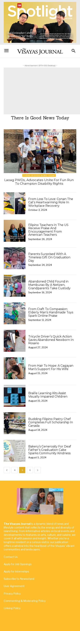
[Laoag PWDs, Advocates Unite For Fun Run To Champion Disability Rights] (40, 151)
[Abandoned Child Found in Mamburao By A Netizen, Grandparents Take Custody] (14, 286)
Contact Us (11, 556)
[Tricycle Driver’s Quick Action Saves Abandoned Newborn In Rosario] (14, 341)
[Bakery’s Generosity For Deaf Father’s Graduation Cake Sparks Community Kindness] (14, 451)
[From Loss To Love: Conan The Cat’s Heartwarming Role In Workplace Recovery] (14, 203)
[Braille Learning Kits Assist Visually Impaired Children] (14, 396)
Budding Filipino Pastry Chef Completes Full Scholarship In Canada (50, 422)
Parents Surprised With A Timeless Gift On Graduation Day (49, 257)
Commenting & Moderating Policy (25, 600)
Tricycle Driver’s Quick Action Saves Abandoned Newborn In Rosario (51, 340)
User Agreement (14, 586)
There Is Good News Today (39, 175)
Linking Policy (12, 608)
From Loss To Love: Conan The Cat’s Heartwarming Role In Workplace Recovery (50, 202)
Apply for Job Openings (18, 564)
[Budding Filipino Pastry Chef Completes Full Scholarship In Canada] (14, 423)
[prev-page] (7, 470)
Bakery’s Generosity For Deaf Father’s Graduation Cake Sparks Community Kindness (49, 450)
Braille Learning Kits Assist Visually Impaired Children (47, 394)
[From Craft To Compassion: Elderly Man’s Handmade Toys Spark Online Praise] (14, 313)
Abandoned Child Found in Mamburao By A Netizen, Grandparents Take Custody (49, 285)
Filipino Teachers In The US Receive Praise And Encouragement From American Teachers (48, 230)
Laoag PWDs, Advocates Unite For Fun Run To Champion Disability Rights (39, 181)
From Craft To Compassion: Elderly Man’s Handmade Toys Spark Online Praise (50, 312)
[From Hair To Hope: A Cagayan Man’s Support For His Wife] (14, 368)
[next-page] (37, 470)
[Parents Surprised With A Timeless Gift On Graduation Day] (14, 258)
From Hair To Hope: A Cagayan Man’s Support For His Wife (50, 367)
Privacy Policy (12, 593)
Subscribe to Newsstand (19, 578)
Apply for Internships (16, 571)
